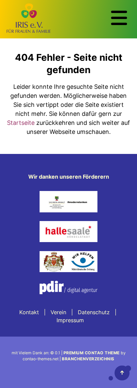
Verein (58, 312)
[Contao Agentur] (68, 299)
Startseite (21, 122)
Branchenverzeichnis (88, 358)
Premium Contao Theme (92, 352)
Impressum (70, 320)
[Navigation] (119, 18)
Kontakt (29, 312)
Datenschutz (94, 312)
